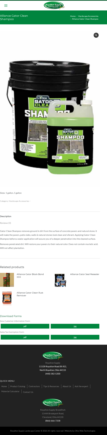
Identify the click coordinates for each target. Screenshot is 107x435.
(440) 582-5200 (52, 373)
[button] (96, 35)
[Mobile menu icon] (6, 5)
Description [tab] (5, 216)
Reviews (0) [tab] (5, 223)
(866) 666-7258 (52, 420)
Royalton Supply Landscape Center (25, 431)
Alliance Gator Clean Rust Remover (30, 294)
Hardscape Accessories (19, 201)
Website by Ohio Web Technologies (80, 431)
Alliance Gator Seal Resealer (84, 274)
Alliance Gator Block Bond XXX (30, 275)
